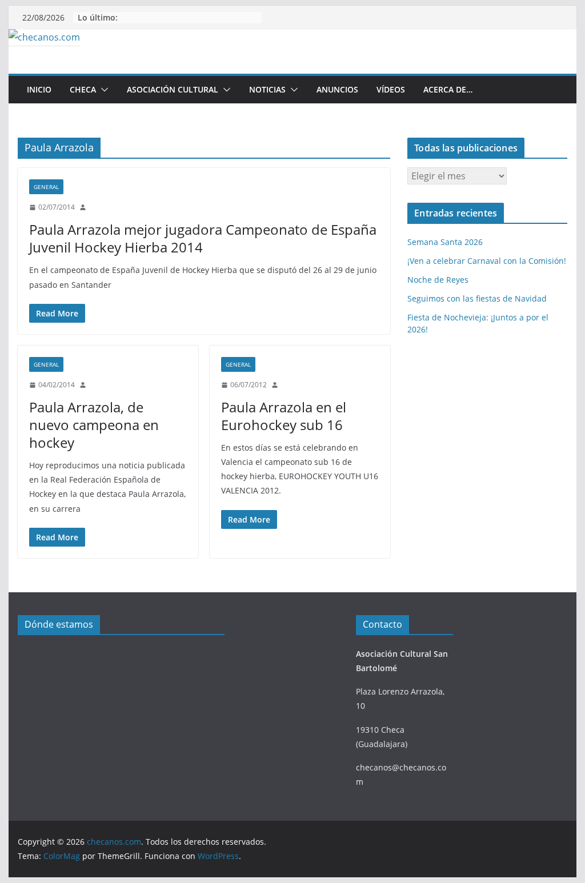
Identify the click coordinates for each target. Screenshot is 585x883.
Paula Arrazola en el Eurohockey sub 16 (283, 416)
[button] (102, 90)
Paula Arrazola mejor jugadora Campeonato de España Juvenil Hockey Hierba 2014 (202, 238)
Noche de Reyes (437, 279)
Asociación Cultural (172, 89)
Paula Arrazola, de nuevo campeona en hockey (94, 425)
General (46, 187)
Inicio (39, 89)
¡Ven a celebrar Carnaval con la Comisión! (486, 260)
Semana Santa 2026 (445, 241)
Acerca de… (447, 89)
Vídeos (390, 89)
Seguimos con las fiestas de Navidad (477, 298)
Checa (83, 89)
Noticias (267, 89)
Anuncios (337, 89)
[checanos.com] (44, 37)
